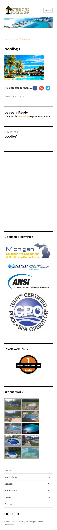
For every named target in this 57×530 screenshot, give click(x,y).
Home (7, 470)
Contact (8, 504)
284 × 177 (23, 97)
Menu (48, 10)
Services (9, 484)
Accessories (10, 490)
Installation (10, 477)
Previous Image (11, 39)
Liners (7, 497)
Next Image (26, 39)
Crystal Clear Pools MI (14, 522)
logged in (24, 116)
